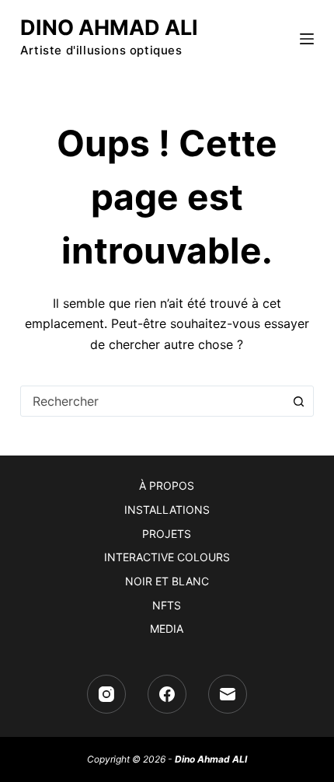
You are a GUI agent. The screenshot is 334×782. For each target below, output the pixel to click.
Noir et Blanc (167, 581)
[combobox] (152, 401)
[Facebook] (167, 694)
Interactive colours (167, 557)
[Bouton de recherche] (298, 401)
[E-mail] (227, 694)
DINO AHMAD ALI (109, 27)
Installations (167, 509)
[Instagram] (106, 694)
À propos (166, 485)
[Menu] (307, 39)
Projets (166, 533)
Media (166, 628)
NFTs (166, 605)
